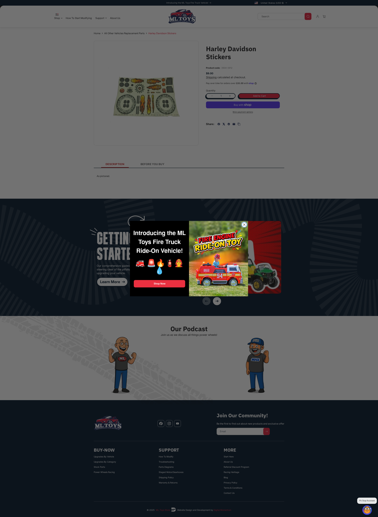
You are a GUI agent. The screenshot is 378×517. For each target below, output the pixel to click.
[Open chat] (367, 510)
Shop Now (159, 283)
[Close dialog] (244, 224)
